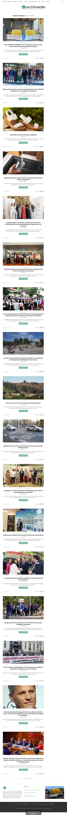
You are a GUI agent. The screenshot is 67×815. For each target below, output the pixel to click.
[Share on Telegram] (40, 58)
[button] (63, 792)
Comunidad (15, 1)
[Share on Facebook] (35, 58)
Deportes (20, 1)
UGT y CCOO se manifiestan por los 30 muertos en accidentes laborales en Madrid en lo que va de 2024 (23, 668)
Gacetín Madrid (23, 48)
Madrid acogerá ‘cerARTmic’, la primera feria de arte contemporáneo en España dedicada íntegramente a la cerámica (23, 224)
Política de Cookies (48, 808)
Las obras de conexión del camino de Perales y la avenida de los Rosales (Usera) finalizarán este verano (23, 359)
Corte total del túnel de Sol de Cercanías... (53, 795)
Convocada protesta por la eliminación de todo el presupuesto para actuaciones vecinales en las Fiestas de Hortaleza (23, 315)
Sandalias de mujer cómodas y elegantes (23, 135)
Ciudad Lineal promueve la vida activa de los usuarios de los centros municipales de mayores (23, 270)
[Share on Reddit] (37, 58)
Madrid (9, 1)
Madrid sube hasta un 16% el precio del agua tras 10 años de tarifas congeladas (23, 178)
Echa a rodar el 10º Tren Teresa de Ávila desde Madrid (23, 403)
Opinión (47, 1)
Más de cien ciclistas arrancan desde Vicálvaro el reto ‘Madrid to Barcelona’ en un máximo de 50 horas (23, 90)
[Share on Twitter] (36, 58)
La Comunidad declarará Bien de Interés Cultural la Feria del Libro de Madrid (23, 579)
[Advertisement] (55, 22)
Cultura (25, 1)
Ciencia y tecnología (32, 1)
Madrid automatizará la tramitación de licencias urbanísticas (23, 535)
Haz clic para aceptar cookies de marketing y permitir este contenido (33, 812)
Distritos (5, 1)
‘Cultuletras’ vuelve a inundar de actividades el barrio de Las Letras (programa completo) (23, 491)
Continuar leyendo (23, 54)
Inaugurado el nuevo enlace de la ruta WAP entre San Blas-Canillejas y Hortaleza (23, 623)
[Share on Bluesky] (43, 58)
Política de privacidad (40, 808)
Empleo (43, 1)
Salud (39, 1)
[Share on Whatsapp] (39, 58)
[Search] (61, 1)
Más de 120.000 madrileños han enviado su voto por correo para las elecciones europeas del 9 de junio (23, 45)
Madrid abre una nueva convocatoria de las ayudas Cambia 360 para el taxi (23, 447)
